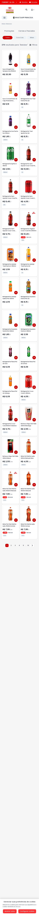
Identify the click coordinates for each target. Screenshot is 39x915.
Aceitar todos (10, 911)
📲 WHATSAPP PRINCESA (22, 17)
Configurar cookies (27, 911)
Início (3, 24)
